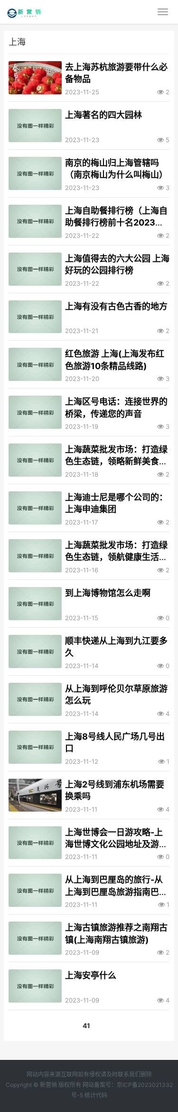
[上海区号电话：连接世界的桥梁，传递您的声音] (35, 412)
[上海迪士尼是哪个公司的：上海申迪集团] (35, 507)
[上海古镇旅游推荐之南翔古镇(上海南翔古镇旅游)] (35, 938)
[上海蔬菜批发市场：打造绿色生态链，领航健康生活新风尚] (35, 555)
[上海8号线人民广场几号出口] (35, 747)
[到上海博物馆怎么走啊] (35, 603)
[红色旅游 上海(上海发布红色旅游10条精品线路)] (35, 364)
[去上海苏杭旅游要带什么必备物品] (35, 77)
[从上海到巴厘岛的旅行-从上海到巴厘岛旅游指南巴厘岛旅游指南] (35, 890)
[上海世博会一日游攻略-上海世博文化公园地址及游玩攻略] (35, 842)
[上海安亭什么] (35, 986)
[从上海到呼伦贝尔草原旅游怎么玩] (35, 699)
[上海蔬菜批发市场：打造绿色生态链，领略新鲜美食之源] (35, 460)
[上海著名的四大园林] (35, 125)
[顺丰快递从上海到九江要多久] (35, 651)
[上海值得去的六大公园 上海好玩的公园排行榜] (35, 269)
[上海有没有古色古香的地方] (35, 317)
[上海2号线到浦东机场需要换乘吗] (35, 795)
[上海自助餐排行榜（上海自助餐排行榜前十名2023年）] (35, 221)
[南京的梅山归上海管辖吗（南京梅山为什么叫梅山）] (35, 173)
